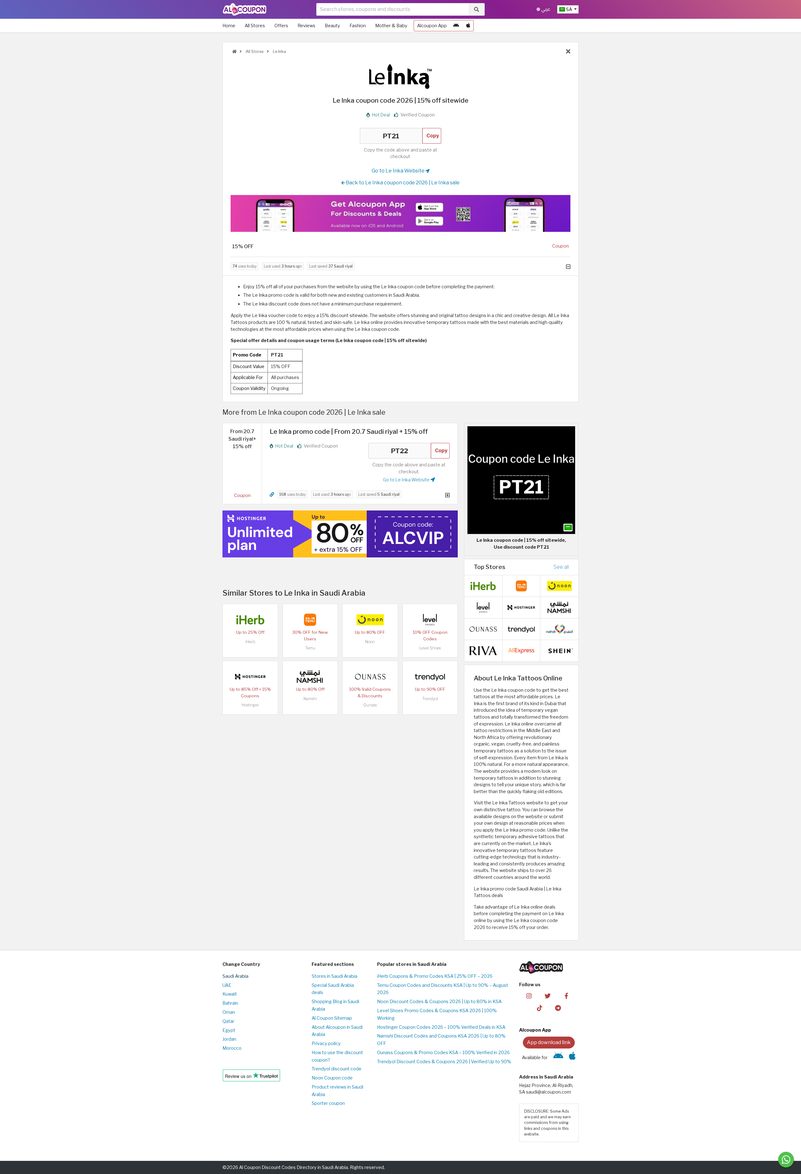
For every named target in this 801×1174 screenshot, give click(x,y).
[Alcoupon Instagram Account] (529, 995)
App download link (549, 1042)
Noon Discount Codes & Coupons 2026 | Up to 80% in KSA (439, 1001)
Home (228, 25)
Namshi (310, 698)
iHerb (250, 641)
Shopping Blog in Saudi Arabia (335, 1005)
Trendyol (430, 698)
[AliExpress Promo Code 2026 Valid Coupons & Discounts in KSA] (521, 650)
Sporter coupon (328, 1103)
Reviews (306, 25)
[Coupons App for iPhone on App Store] (468, 25)
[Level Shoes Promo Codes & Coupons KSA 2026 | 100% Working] (430, 619)
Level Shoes (430, 648)
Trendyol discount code (336, 1069)
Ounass (370, 705)
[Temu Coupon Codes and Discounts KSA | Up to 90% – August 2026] (310, 619)
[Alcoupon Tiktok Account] (539, 1007)
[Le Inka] (400, 76)
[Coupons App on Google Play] (456, 25)
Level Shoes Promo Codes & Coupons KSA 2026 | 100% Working (437, 1014)
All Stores (255, 25)
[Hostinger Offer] (340, 533)
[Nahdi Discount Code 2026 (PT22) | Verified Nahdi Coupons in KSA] (559, 628)
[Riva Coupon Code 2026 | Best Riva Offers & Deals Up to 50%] (483, 650)
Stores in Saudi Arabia (334, 976)
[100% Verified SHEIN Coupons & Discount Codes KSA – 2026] (559, 650)
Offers (281, 25)
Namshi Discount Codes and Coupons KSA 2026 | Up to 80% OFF (441, 1039)
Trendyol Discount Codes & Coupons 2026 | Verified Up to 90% (444, 1061)
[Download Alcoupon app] (400, 213)
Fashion (357, 25)
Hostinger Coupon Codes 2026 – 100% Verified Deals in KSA (441, 1027)
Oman (228, 1012)
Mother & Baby (391, 25)
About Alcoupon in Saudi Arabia (337, 1031)
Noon (370, 641)
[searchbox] (392, 9)
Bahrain (230, 1003)
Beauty (332, 25)
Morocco (232, 1048)
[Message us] (786, 1159)
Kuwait (229, 994)
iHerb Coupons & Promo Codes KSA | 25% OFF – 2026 (434, 976)
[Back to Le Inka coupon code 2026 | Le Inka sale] (568, 51)
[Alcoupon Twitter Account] (547, 995)
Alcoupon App (432, 25)
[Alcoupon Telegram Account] (558, 1007)
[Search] (476, 9)
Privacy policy (326, 1043)
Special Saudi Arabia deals (333, 989)
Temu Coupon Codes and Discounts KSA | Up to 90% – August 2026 (442, 989)
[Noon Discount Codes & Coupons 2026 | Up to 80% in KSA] (370, 619)
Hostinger (250, 705)
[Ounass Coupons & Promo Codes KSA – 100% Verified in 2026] (370, 676)
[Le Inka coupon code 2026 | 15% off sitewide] (521, 480)
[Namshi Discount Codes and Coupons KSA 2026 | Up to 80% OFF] (310, 676)
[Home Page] (244, 9)
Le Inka (279, 51)
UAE (226, 985)
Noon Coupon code (332, 1078)
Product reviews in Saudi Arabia (337, 1090)
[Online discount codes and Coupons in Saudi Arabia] (234, 51)
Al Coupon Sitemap (332, 1018)
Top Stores (489, 567)
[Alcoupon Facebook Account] (566, 995)
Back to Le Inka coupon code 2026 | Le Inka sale (402, 183)
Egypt (228, 1030)
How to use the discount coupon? (337, 1056)
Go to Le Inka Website (399, 171)
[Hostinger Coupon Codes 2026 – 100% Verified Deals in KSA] (250, 676)
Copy (432, 136)
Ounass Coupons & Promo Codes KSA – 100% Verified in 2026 (443, 1052)
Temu (310, 648)
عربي (545, 9)
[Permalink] (272, 494)
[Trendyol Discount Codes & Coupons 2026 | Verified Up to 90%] (430, 676)
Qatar (228, 1021)
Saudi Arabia (235, 976)
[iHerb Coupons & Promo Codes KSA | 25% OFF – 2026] (250, 619)
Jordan (229, 1039)
